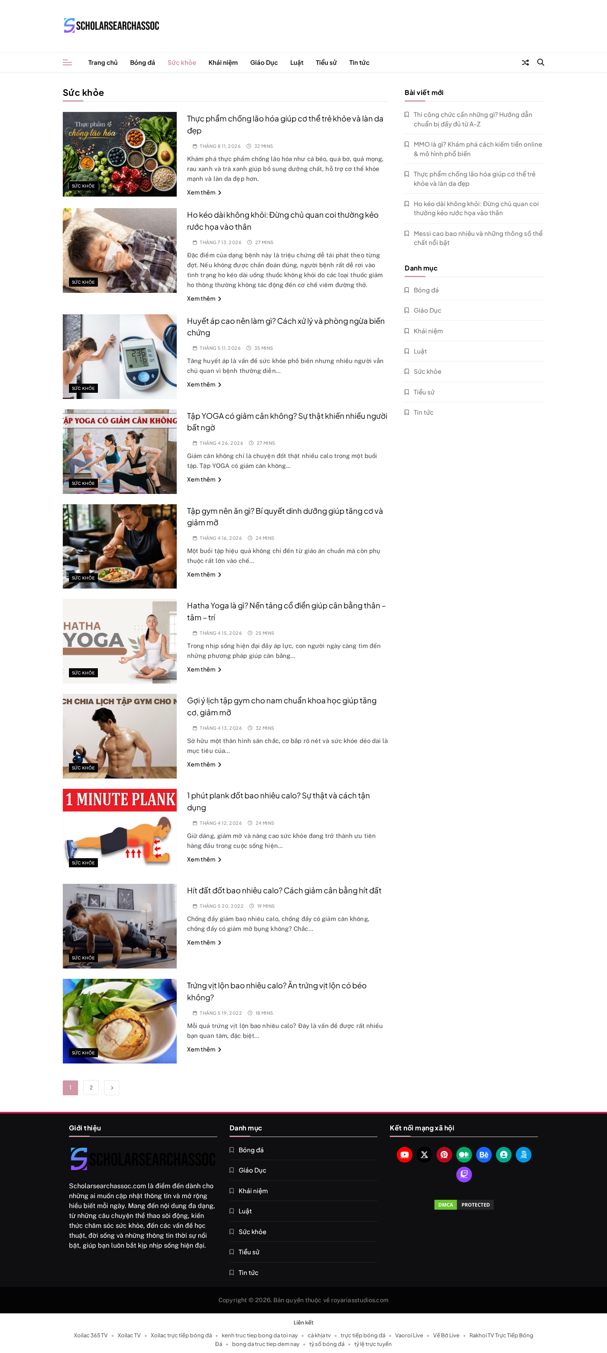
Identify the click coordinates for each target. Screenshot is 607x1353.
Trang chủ (103, 62)
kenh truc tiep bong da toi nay (260, 1335)
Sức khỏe (182, 62)
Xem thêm (201, 192)
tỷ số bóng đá (326, 1344)
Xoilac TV (129, 1335)
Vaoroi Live (409, 1335)
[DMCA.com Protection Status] (464, 1205)
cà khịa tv (319, 1335)
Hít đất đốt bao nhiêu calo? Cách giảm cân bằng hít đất (284, 890)
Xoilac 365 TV (91, 1335)
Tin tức (359, 62)
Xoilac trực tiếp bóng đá (181, 1335)
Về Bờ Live (446, 1335)
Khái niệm (223, 62)
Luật (297, 62)
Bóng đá (142, 62)
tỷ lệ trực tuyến (373, 1344)
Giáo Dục (264, 62)
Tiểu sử (326, 62)
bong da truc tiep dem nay (265, 1344)
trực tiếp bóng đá (363, 1335)
